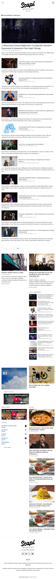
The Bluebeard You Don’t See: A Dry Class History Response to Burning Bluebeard (36, 196)
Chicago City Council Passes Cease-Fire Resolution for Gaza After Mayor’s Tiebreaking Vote (40, 274)
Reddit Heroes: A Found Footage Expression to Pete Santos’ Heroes (46, 315)
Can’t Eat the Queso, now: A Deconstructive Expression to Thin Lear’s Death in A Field (45, 303)
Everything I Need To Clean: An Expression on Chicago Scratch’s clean (35, 128)
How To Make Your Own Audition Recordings (39, 386)
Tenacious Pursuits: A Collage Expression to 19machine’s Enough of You (45, 309)
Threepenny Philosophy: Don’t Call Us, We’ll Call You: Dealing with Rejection (46, 343)
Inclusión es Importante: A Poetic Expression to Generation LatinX (36, 215)
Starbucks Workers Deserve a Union (12, 272)
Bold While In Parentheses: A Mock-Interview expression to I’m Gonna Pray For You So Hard (36, 111)
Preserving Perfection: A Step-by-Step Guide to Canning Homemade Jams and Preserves (41, 479)
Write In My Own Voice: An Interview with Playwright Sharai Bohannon (46, 322)
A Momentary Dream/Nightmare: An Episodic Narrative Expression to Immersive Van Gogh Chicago (46, 296)
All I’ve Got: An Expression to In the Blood (31, 144)
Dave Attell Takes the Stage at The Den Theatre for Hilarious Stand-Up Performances (41, 452)
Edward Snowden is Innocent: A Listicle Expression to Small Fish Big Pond (36, 231)
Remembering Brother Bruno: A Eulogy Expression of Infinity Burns (34, 178)
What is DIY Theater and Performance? (43, 328)
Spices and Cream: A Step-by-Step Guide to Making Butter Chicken (41, 429)
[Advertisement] (14, 298)
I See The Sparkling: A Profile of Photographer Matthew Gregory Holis (45, 336)
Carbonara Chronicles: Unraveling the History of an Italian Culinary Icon (40, 505)
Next (18, 248)
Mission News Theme (23, 577)
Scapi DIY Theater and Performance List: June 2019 (46, 348)
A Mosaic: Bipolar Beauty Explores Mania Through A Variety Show (46, 355)
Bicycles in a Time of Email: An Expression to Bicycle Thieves (34, 160)
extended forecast (14, 386)
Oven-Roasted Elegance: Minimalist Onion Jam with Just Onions (41, 530)
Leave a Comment (6, 283)
